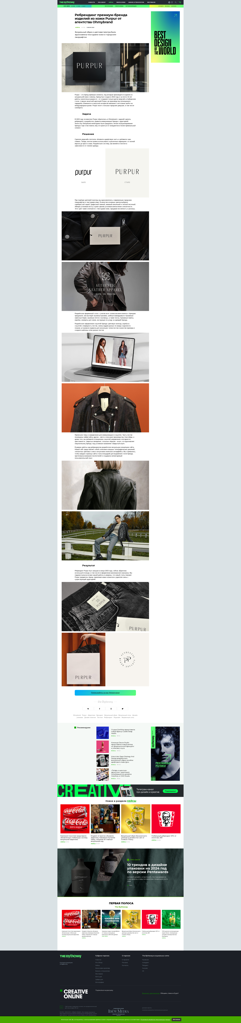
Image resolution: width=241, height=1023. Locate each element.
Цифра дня (99, 979)
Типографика (119, 6)
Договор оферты (147, 1008)
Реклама (167, 6)
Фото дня (98, 977)
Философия (120, 2)
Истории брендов (131, 6)
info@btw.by (64, 964)
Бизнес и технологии (136, 2)
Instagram (145, 962)
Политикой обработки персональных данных (155, 1019)
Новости (91, 2)
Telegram (145, 965)
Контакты (173, 6)
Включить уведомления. (151, 993)
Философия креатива (102, 968)
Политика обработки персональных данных (155, 1010)
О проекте (160, 6)
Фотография (109, 6)
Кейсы (111, 2)
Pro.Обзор (102, 2)
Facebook (145, 960)
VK (143, 971)
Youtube (145, 968)
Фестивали (151, 2)
